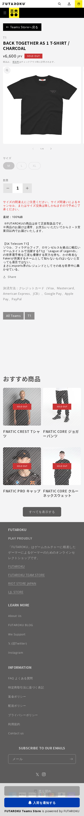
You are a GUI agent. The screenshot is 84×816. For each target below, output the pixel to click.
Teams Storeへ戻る (23, 27)
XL (34, 166)
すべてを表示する (42, 512)
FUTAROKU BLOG (20, 625)
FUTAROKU (16, 566)
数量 (6, 180)
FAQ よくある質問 (20, 678)
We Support (16, 634)
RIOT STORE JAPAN (22, 583)
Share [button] (12, 277)
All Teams (13, 316)
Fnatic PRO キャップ (22, 491)
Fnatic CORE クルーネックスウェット (61, 493)
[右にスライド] (50, 148)
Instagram (15, 653)
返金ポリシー (17, 696)
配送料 (16, 61)
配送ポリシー (17, 706)
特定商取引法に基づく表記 (26, 687)
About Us (15, 616)
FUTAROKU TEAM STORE (26, 575)
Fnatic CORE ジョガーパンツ (61, 433)
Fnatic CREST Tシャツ (21, 433)
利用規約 (14, 724)
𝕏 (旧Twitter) (17, 643)
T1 (29, 316)
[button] (59, 4)
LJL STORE (15, 592)
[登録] (71, 759)
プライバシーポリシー (23, 715)
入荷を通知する (44, 803)
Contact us (16, 733)
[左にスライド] (33, 148)
